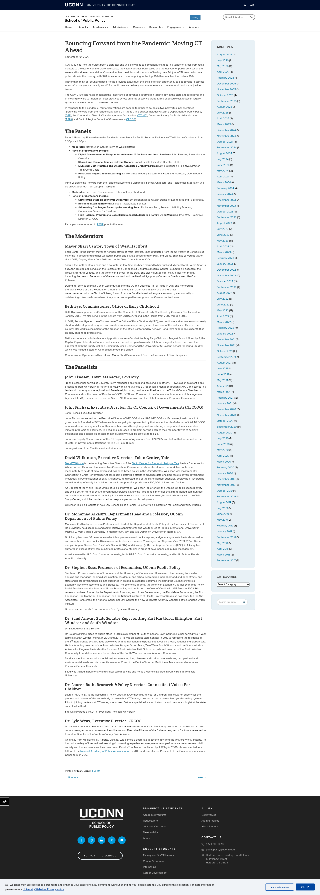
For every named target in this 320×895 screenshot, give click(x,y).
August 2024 (224, 153)
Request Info (150, 820)
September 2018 (226, 537)
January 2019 (224, 531)
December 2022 (226, 269)
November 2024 (226, 136)
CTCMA (141, 115)
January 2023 (225, 264)
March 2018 (223, 554)
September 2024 (226, 147)
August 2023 (224, 223)
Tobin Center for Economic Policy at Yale (155, 463)
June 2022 (223, 304)
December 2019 (226, 479)
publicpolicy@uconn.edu (220, 849)
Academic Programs (154, 815)
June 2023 (223, 235)
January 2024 (225, 194)
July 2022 (222, 298)
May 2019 (222, 519)
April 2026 (223, 72)
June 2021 (223, 374)
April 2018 (222, 548)
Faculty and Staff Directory (158, 855)
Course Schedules (153, 861)
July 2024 (222, 159)
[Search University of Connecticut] (245, 5)
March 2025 (224, 124)
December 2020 (226, 409)
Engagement (174, 27)
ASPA (69, 119)
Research (155, 27)
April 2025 (223, 118)
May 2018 (222, 543)
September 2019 (226, 496)
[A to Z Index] (252, 5)
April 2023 (223, 246)
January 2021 (224, 403)
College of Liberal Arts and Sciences (89, 16)
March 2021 (223, 392)
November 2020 (226, 415)
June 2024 (223, 165)
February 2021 (225, 397)
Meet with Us (150, 832)
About (82, 27)
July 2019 (222, 508)
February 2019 (225, 525)
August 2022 (224, 293)
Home (68, 27)
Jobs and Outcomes (154, 826)
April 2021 (222, 386)
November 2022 (226, 275)
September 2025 (226, 101)
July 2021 (222, 368)
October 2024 (225, 141)
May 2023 (222, 240)
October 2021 (224, 351)
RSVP (100, 224)
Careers (138, 27)
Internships (149, 867)
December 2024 (226, 130)
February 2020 (225, 467)
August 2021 (224, 362)
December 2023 (226, 200)
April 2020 (223, 456)
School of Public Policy (85, 20)
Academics (99, 27)
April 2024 (223, 176)
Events (96, 771)
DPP (68, 115)
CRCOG (130, 119)
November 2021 (226, 345)
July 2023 (222, 229)
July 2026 (222, 60)
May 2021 (222, 380)
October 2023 (225, 211)
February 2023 (225, 258)
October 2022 (225, 281)
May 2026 (222, 66)
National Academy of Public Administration (105, 751)
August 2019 (224, 502)
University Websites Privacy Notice (43, 889)
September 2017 (226, 560)
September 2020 (227, 426)
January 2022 (225, 333)
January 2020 (225, 473)
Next (202, 777)
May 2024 (222, 171)
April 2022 (223, 316)
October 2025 (225, 95)
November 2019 (226, 485)
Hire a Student (210, 826)
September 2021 (226, 357)
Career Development (155, 872)
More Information (279, 887)
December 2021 (226, 339)
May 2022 (222, 310)
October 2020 (225, 421)
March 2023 (224, 252)
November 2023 (226, 205)
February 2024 (225, 188)
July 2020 (223, 438)
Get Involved (209, 815)
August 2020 (224, 432)
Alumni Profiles (210, 820)
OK (303, 886)
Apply (146, 838)
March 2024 (224, 182)
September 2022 (226, 287)
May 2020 (223, 450)
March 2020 (224, 461)
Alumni (193, 27)
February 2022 (225, 327)
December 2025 (226, 83)
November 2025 (226, 89)
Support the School (100, 855)
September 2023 (226, 217)
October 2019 (224, 490)
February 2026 (225, 77)
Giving (195, 17)
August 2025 (224, 106)
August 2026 (224, 54)
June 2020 (223, 444)
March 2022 (224, 322)
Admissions (119, 27)
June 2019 (223, 514)
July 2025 (222, 112)
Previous (71, 777)
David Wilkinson (74, 463)
